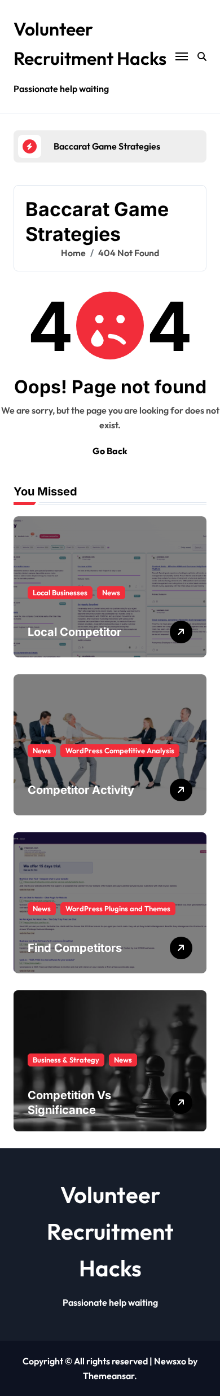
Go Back (110, 450)
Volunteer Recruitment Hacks (110, 1231)
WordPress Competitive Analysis (119, 750)
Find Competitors (75, 948)
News (111, 592)
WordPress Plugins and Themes (117, 908)
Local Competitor (74, 632)
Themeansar (108, 1375)
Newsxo (170, 1361)
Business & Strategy (66, 1059)
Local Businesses (60, 592)
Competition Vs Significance (69, 1102)
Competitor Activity (81, 790)
